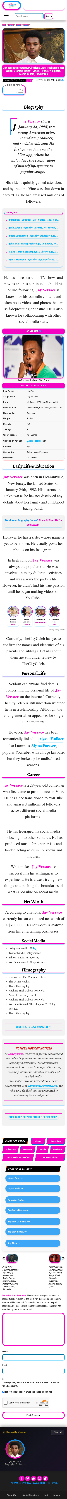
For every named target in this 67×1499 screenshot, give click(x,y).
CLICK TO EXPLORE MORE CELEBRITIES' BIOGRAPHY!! (33, 1117)
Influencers (11, 1149)
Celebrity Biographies (18, 1210)
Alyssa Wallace (51, 738)
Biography (11, 25)
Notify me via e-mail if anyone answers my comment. (29, 1392)
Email (4, 1365)
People (42, 1149)
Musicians (27, 1149)
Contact (56, 1495)
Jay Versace (14, 1243)
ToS (46, 1495)
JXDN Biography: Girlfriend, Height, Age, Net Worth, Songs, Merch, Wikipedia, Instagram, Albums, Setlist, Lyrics (55, 1277)
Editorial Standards (30, 1495)
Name (5, 1351)
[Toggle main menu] (6, 16)
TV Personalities (50, 1157)
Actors (38, 1141)
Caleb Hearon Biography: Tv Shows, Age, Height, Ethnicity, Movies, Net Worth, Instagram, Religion (34, 251)
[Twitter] (27, 1478)
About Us (11, 1495)
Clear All (58, 1432)
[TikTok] (45, 1478)
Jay (35, 948)
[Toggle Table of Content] (19, 90)
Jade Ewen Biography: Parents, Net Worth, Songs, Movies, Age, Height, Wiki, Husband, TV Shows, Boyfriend (34, 227)
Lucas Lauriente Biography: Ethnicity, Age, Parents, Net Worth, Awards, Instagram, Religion (34, 235)
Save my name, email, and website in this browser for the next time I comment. (31, 1384)
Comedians (56, 1141)
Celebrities (18, 25)
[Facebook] (21, 1478)
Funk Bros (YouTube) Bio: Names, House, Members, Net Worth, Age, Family (34, 219)
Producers (26, 25)
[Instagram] (39, 1478)
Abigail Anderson (52, 80)
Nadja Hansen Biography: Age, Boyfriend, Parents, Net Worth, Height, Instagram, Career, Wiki (34, 259)
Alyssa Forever (34, 441)
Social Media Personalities (18, 1157)
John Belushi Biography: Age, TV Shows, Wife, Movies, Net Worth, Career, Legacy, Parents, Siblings (34, 243)
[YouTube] (33, 1478)
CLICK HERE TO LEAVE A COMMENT (32, 1027)
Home (4, 25)
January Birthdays (17, 1231)
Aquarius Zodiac (16, 1199)
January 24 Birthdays (19, 1221)
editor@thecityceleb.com (42, 1086)
